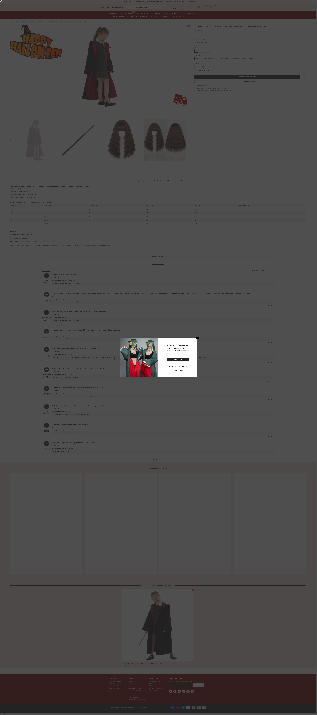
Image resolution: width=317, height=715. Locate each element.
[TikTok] (179, 366)
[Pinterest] (176, 366)
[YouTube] (183, 366)
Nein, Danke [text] (179, 370)
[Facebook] (169, 366)
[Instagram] (172, 366)
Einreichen (178, 359)
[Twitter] (186, 366)
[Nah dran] (197, 338)
